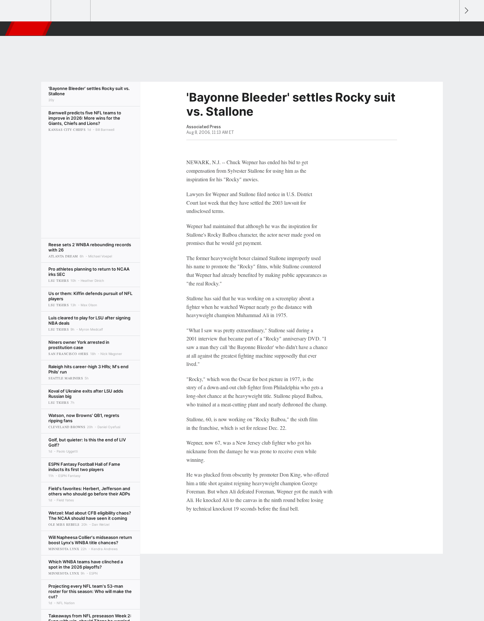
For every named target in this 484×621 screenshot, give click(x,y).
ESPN (29, 28)
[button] (451, 28)
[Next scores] (465, 10)
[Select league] (31, 11)
